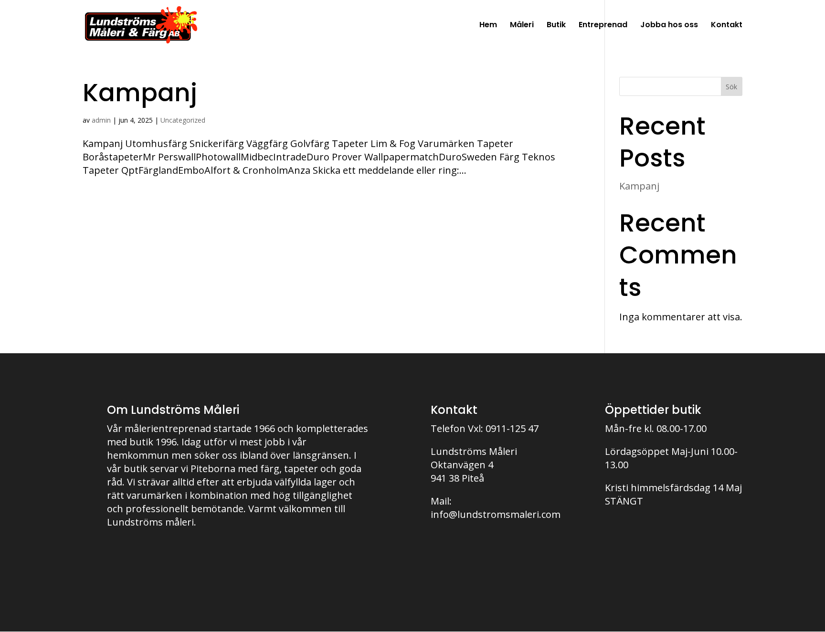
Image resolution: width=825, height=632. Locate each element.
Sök (731, 86)
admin (101, 120)
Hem (488, 25)
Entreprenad (603, 25)
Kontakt (726, 25)
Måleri (522, 25)
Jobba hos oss (669, 25)
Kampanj (140, 92)
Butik (556, 25)
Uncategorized (182, 120)
